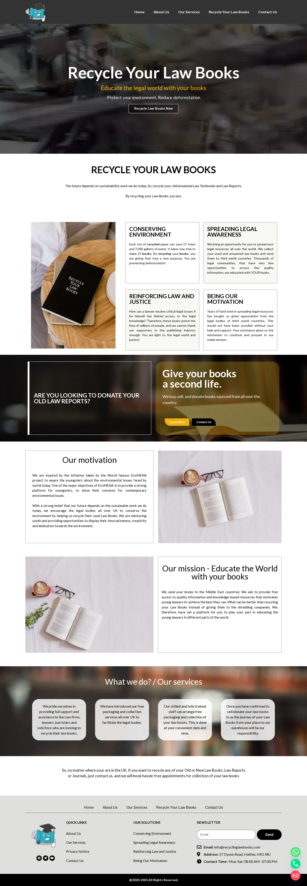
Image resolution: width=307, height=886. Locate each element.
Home (139, 12)
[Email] (295, 875)
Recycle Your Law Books (229, 12)
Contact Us (267, 12)
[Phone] (295, 864)
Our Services (189, 12)
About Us (161, 12)
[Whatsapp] (295, 852)
